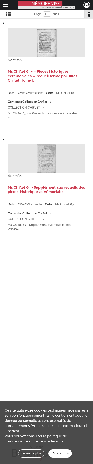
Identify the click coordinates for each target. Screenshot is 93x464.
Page (38, 14)
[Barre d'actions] (88, 14)
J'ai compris (60, 453)
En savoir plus (31, 453)
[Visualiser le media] (46, 42)
